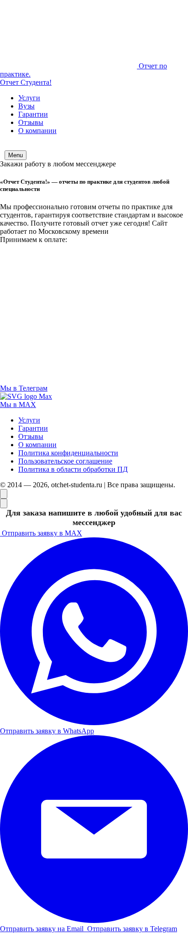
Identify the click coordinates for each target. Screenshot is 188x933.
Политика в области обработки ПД (73, 469)
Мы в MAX (18, 404)
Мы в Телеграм (23, 388)
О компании (37, 130)
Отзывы (30, 122)
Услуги (29, 98)
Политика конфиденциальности (68, 453)
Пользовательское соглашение (65, 461)
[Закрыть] (3, 503)
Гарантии (33, 114)
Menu (15, 155)
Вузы (26, 106)
